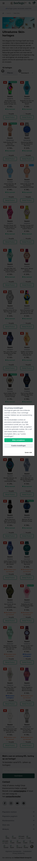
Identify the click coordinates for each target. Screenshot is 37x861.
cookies (13, 413)
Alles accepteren (18, 440)
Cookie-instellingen (18, 445)
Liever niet (28, 452)
